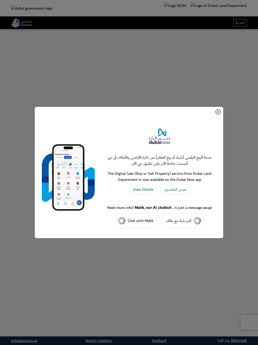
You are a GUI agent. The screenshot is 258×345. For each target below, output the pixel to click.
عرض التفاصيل (175, 189)
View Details (143, 189)
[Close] (218, 112)
